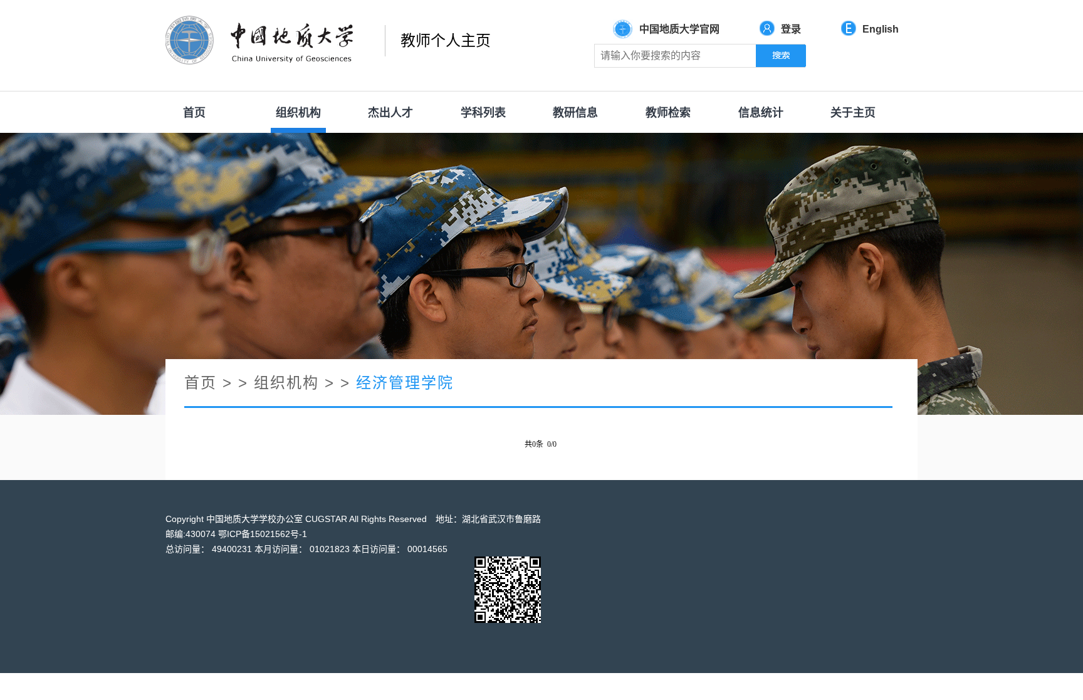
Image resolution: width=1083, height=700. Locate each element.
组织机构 (298, 113)
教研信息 (575, 113)
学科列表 (483, 113)
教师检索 (668, 113)
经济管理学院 (405, 382)
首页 (194, 113)
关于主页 (853, 113)
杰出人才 (390, 113)
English (880, 29)
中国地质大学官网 (679, 29)
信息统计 (760, 113)
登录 (791, 29)
